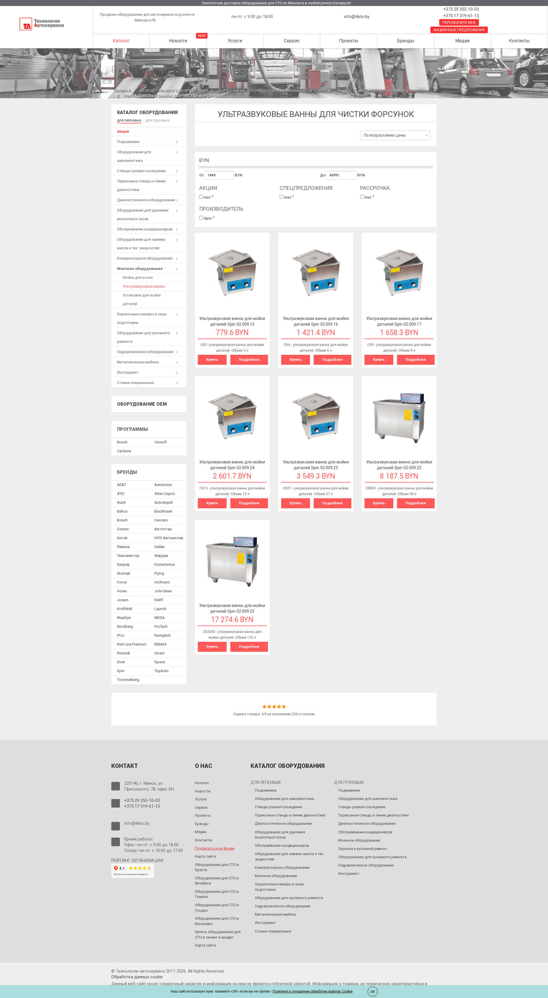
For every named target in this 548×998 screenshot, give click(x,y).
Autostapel (163, 502)
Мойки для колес (138, 277)
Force (121, 582)
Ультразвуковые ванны (144, 286)
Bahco (122, 511)
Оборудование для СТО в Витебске (217, 881)
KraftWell (124, 609)
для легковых (129, 120)
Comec (123, 529)
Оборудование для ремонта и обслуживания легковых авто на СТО (283, 91)
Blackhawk (163, 511)
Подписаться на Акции (214, 848)
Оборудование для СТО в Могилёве (217, 921)
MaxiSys (124, 617)
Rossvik (123, 653)
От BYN (221, 175)
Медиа (462, 40)
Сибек (159, 547)
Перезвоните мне (459, 22)
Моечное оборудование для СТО (390, 91)
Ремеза (123, 547)
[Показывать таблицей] (203, 137)
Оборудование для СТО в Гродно (217, 908)
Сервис (292, 40)
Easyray (123, 564)
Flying (159, 573)
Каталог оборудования (147, 112)
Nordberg (125, 626)
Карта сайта (205, 856)
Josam (122, 600)
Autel (121, 502)
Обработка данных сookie (137, 976)
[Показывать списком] (211, 137)
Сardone (124, 451)
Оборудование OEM (142, 404)
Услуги (235, 40)
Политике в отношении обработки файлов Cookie (312, 991)
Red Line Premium (131, 644)
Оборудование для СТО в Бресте (217, 867)
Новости (178, 40)
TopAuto (161, 671)
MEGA (159, 617)
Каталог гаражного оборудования (174, 91)
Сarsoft (160, 442)
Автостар (163, 529)
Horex (122, 591)
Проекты (348, 40)
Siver (121, 662)
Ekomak (123, 573)
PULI (120, 635)
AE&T (121, 485)
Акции (123, 131)
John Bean (163, 591)
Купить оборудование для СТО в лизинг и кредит (218, 934)
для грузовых (158, 120)
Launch (160, 609)
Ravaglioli (162, 635)
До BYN (342, 175)
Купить (212, 360)
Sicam (159, 653)
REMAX (160, 644)
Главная (122, 91)
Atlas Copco (164, 493)
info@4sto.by (356, 16)
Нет (208, 197)
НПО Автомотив (168, 538)
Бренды (405, 40)
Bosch (122, 442)
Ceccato (161, 520)
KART (158, 600)
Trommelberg (128, 680)
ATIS (120, 493)
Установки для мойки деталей (142, 299)
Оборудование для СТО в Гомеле (217, 894)
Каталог (121, 40)
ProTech (161, 626)
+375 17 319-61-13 (460, 15)
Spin (208, 218)
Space (159, 662)
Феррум (161, 555)
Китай (122, 538)
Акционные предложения (459, 30)
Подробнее (249, 360)
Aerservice (163, 485)
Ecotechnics (164, 564)
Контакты (519, 40)
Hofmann (162, 582)
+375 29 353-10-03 (460, 9)
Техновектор (128, 555)
